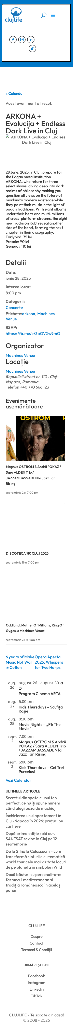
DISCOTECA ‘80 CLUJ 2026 (27, 553)
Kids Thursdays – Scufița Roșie (41, 709)
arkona (28, 313)
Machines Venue (20, 371)
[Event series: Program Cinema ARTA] (61, 683)
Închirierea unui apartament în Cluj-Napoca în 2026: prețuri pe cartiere (34, 821)
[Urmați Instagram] (22, 39)
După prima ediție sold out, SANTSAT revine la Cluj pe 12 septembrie (31, 839)
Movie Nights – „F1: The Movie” (40, 726)
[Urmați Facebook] (13, 39)
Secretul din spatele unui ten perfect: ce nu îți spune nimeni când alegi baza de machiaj (33, 803)
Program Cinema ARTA (40, 693)
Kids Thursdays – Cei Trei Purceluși (41, 769)
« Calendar (15, 93)
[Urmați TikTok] (32, 48)
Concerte (14, 307)
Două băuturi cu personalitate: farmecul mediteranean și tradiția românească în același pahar (33, 882)
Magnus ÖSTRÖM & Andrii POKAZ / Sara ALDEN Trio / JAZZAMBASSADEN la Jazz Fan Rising (42, 748)
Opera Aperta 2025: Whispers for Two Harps (49, 662)
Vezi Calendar (18, 780)
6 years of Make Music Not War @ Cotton (20, 662)
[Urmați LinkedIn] (30, 39)
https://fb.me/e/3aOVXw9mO (33, 333)
